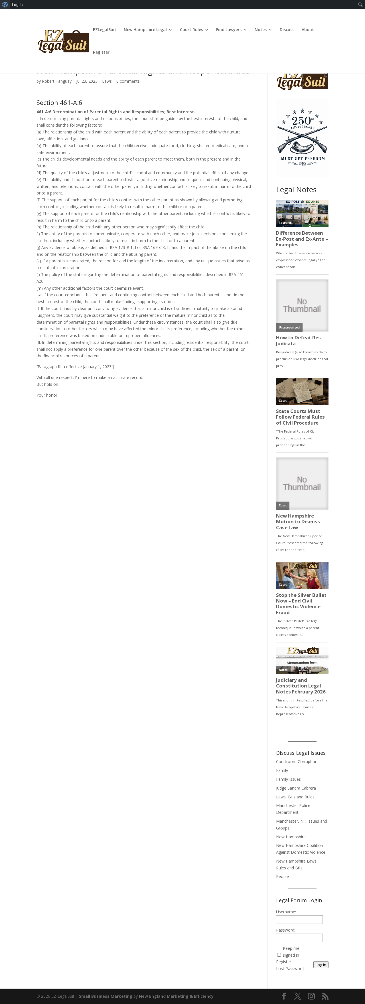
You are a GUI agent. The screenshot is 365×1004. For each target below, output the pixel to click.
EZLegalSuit (104, 30)
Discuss (287, 30)
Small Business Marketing (105, 996)
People (282, 876)
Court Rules (191, 30)
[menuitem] (5, 4)
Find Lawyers (229, 30)
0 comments (128, 81)
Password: (285, 930)
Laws (107, 81)
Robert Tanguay (57, 81)
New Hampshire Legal (145, 30)
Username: (286, 911)
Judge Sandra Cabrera (296, 788)
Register (101, 52)
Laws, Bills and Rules (295, 797)
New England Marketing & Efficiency (176, 996)
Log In (321, 964)
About (308, 30)
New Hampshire (291, 836)
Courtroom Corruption (296, 761)
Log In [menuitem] (17, 4)
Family (282, 770)
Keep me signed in (291, 952)
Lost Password (290, 968)
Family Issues (288, 779)
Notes (261, 30)
